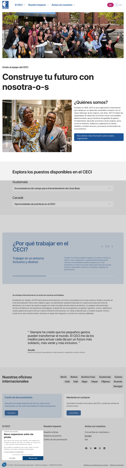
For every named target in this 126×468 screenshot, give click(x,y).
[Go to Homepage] (5, 5)
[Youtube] (96, 449)
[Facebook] (87, 449)
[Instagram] (100, 449)
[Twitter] (91, 449)
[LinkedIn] (105, 449)
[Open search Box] (116, 5)
